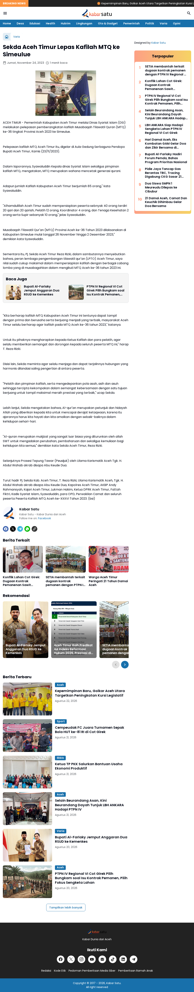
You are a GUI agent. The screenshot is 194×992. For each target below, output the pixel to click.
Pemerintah (131, 23)
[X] (13, 529)
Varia (163, 23)
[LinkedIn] (123, 959)
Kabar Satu (158, 43)
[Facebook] (6, 529)
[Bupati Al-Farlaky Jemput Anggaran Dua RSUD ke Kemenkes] (13, 292)
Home (7, 23)
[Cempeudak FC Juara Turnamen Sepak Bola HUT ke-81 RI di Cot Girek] (27, 735)
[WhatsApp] (27, 529)
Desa (20, 23)
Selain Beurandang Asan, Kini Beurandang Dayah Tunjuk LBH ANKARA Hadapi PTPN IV (89, 804)
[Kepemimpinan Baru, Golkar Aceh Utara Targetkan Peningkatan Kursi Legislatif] (27, 699)
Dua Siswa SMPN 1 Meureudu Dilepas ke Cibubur (161, 187)
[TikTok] (113, 959)
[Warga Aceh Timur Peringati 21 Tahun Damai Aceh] (109, 559)
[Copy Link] (34, 529)
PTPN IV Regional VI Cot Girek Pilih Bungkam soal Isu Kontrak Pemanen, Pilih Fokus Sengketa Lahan (105, 290)
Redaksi (46, 971)
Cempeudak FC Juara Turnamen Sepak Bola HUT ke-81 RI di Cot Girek (89, 729)
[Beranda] (6, 36)
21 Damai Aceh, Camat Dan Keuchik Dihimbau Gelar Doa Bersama (166, 202)
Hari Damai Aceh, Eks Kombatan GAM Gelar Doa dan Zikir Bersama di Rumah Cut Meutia (165, 144)
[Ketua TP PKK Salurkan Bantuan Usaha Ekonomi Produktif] (27, 772)
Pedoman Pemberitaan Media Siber (92, 971)
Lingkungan (84, 23)
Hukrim (65, 23)
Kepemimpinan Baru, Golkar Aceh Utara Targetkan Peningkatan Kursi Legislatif (134, 3)
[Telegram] (20, 529)
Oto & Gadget (108, 23)
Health (50, 23)
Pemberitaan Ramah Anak (135, 971)
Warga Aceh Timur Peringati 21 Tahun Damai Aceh (108, 581)
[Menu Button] (5, 13)
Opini (176, 23)
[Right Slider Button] (125, 664)
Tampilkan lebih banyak (65, 907)
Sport (61, 721)
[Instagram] (81, 959)
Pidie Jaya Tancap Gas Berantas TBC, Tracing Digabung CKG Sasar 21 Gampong (163, 173)
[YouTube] (92, 959)
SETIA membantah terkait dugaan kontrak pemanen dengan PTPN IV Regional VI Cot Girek (65, 581)
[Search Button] (189, 13)
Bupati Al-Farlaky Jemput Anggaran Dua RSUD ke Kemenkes (41, 290)
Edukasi (35, 23)
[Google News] (102, 959)
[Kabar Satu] (97, 13)
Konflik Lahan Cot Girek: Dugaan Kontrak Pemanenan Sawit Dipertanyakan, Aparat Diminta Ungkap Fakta (21, 581)
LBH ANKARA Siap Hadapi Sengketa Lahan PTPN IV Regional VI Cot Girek (164, 129)
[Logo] (97, 931)
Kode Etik (60, 971)
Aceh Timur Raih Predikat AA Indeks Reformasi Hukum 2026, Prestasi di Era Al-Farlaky (73, 649)
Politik (149, 23)
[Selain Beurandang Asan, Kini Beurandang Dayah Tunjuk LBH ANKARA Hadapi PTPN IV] (27, 808)
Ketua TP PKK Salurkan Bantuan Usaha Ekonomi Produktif (89, 766)
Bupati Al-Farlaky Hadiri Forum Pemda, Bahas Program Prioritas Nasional (166, 158)
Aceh (60, 685)
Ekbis (60, 758)
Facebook (44, 518)
